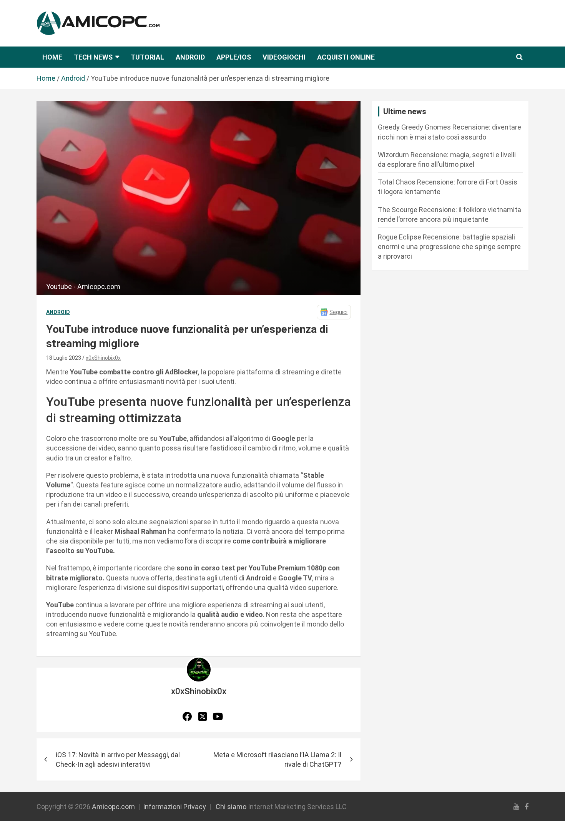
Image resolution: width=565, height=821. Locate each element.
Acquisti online (346, 57)
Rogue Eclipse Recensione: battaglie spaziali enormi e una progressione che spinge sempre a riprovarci (449, 246)
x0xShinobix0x (103, 358)
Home (52, 57)
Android (190, 57)
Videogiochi (284, 57)
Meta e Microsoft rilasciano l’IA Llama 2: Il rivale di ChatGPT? (277, 759)
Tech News (93, 57)
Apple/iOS (233, 57)
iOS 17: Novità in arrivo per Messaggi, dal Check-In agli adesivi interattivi (118, 759)
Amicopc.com (113, 807)
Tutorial (147, 57)
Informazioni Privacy (174, 807)
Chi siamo (231, 807)
